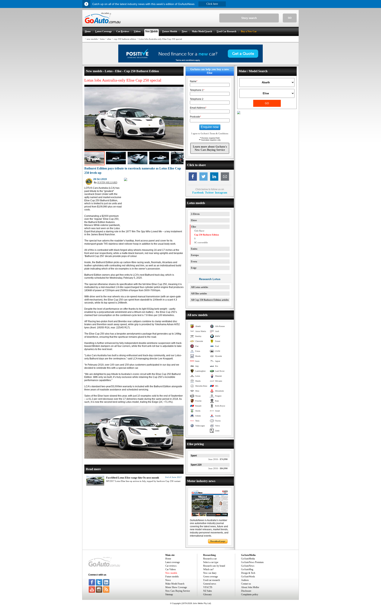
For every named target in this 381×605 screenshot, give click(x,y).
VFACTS (207, 587)
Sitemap (169, 594)
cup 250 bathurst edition (125, 39)
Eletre (194, 220)
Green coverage (210, 576)
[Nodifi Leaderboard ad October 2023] (190, 61)
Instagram (221, 192)
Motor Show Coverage (176, 587)
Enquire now (210, 127)
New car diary (209, 573)
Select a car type (210, 562)
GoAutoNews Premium (252, 562)
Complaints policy (249, 594)
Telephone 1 (197, 90)
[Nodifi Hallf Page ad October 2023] (238, 113)
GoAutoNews (247, 565)
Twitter (209, 192)
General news (209, 583)
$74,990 (218, 459)
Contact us (246, 583)
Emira (194, 248)
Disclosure (246, 590)
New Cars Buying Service (177, 590)
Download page (217, 541)
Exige (193, 268)
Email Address (198, 107)
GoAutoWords (248, 576)
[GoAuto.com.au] (101, 25)
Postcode (195, 116)
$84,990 (218, 468)
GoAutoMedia (248, 558)
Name (193, 81)
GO (290, 18)
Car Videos (170, 569)
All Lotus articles (199, 287)
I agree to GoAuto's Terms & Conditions (209, 133)
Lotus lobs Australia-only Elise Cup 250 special (160, 39)
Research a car (210, 558)
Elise (193, 226)
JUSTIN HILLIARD (107, 182)
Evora (194, 261)
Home (168, 558)
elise (109, 39)
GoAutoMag (247, 569)
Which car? (208, 569)
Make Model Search (174, 583)
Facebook (198, 192)
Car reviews (171, 565)
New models (171, 573)
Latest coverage (172, 562)
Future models (172, 576)
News (168, 580)
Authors (245, 580)
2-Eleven (195, 214)
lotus (102, 39)
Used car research (211, 580)
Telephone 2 (196, 99)
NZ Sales (207, 590)
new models (92, 39)
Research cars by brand (214, 565)
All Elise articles (199, 293)
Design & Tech (248, 573)
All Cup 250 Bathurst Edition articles (210, 300)
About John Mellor (250, 587)
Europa (195, 255)
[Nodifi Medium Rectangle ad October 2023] (125, 180)
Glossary (207, 594)
